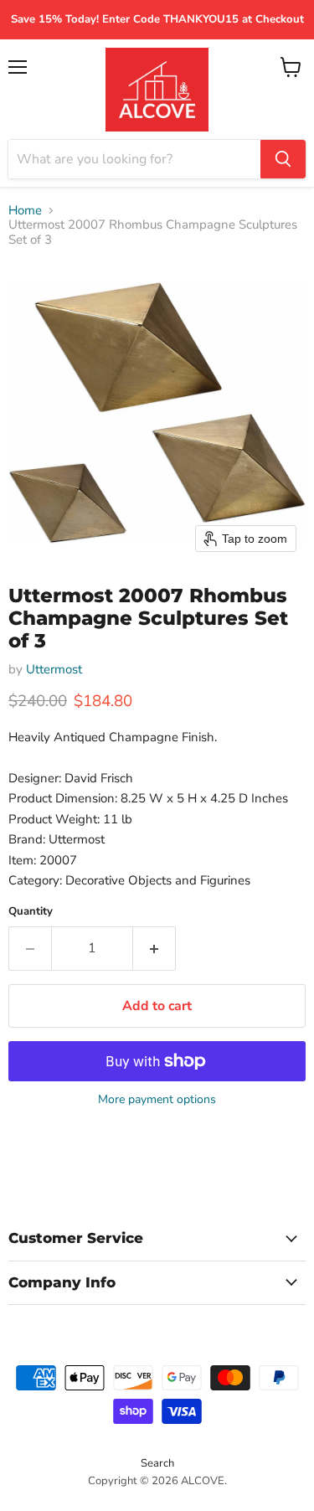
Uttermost (54, 669)
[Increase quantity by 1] (154, 948)
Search (157, 1463)
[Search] (283, 159)
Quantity (30, 911)
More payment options (157, 1099)
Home (25, 211)
